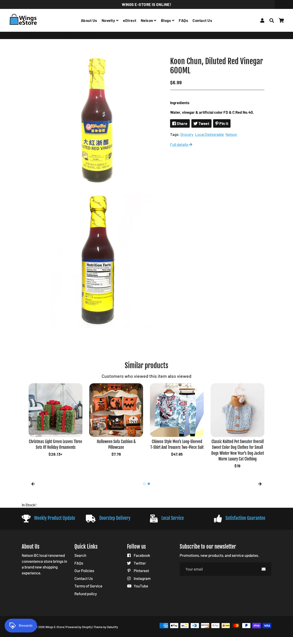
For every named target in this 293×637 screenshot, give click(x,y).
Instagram (142, 578)
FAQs (183, 20)
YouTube (140, 586)
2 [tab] (149, 484)
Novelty (109, 20)
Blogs (166, 20)
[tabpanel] (55, 391)
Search (80, 555)
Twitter (139, 563)
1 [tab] (144, 484)
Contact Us (202, 20)
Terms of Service (88, 586)
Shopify (87, 627)
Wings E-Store (32, 35)
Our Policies (84, 570)
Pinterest (141, 570)
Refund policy (85, 593)
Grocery (186, 134)
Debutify (112, 627)
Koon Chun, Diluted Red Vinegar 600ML (216, 65)
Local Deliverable (209, 134)
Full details (179, 144)
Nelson (147, 20)
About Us (89, 20)
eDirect (129, 20)
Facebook (141, 555)
